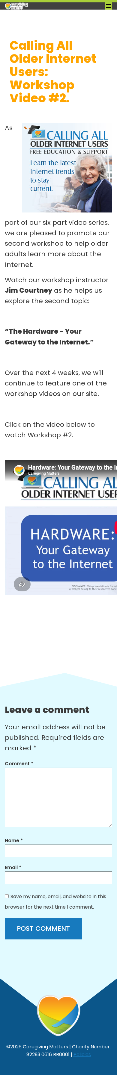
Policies (82, 1054)
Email (13, 867)
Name (14, 840)
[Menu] (108, 6)
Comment (19, 763)
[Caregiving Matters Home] (35, 6)
